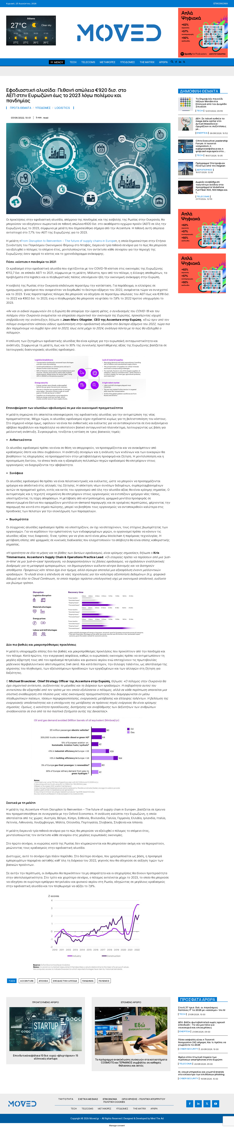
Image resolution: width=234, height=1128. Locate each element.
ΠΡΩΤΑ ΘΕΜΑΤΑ (20, 107)
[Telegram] (145, 117)
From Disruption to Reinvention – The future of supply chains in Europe (68, 241)
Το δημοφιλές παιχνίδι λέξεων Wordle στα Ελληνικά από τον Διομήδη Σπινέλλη (211, 102)
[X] (184, 62)
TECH (200, 111)
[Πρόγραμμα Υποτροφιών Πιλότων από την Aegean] (185, 168)
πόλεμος (104, 980)
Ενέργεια (202, 133)
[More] (167, 117)
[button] (172, 62)
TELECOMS (203, 196)
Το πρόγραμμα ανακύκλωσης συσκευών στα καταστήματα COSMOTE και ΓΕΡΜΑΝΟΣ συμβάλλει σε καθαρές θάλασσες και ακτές (131, 1062)
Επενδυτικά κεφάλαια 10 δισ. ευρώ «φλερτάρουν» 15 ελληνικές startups (45, 1057)
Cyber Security (188, 1049)
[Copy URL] (159, 117)
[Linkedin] (180, 62)
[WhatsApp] (123, 117)
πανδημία (88, 980)
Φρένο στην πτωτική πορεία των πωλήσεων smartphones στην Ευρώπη (200, 1058)
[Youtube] (215, 1103)
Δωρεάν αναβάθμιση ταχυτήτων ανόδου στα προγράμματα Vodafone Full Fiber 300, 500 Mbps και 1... (212, 187)
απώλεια (43, 980)
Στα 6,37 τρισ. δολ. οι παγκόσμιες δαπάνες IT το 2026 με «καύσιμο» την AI (201, 1009)
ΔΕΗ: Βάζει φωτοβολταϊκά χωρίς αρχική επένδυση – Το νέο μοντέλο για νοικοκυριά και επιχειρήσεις (201, 1025)
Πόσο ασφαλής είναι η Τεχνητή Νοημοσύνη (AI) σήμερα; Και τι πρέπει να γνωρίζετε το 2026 (202, 1042)
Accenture (27, 980)
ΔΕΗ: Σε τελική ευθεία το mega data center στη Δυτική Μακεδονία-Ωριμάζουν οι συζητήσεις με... (211, 124)
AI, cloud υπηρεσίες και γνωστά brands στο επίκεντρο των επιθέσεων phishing (201, 1073)
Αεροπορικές (205, 170)
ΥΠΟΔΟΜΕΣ (43, 107)
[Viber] (152, 117)
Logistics (62, 107)
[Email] (138, 117)
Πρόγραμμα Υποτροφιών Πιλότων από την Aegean (210, 164)
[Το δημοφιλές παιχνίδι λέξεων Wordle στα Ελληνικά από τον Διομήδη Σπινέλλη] (185, 104)
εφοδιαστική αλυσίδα (65, 980)
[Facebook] (176, 62)
